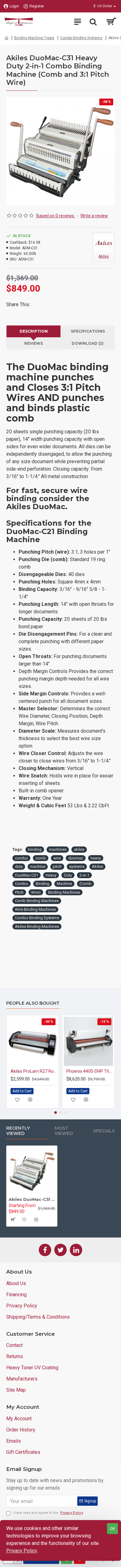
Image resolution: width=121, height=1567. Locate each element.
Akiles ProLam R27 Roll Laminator (34, 1071)
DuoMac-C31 (26, 875)
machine (37, 866)
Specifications (88, 331)
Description (34, 331)
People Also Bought (33, 1003)
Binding (42, 883)
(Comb (85, 883)
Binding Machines (64, 892)
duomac (75, 858)
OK (112, 1528)
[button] (55, 1112)
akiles (79, 849)
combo (21, 858)
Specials (104, 1131)
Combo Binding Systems (81, 38)
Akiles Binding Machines (37, 926)
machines (57, 849)
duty (19, 866)
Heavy (51, 875)
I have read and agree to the (47, 1513)
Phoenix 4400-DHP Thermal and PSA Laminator (89, 1071)
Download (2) (88, 343)
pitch (57, 866)
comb (40, 858)
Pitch (19, 892)
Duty (68, 875)
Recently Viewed (18, 1131)
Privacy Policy (21, 1551)
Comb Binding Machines (37, 900)
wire (57, 858)
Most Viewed (64, 1131)
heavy (96, 858)
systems (76, 866)
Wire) (36, 892)
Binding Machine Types (34, 38)
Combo (21, 883)
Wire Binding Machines (35, 909)
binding (35, 849)
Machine (64, 883)
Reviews (33, 343)
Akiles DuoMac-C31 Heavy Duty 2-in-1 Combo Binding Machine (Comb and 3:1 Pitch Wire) (32, 1199)
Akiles (97, 866)
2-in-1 (84, 875)
